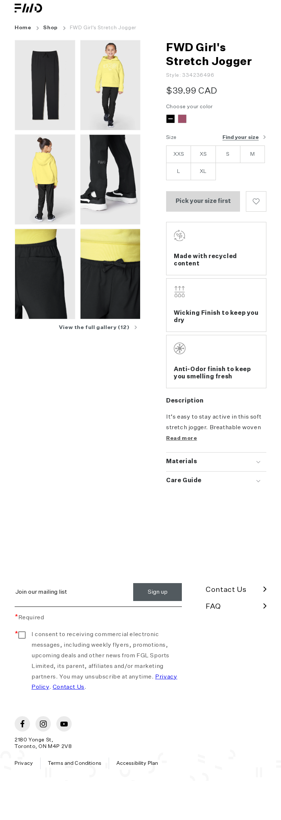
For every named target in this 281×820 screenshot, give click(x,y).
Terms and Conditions (74, 763)
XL (203, 171)
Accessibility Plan (137, 763)
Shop (50, 27)
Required (29, 618)
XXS (178, 154)
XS (203, 154)
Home (23, 27)
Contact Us (69, 687)
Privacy (24, 763)
